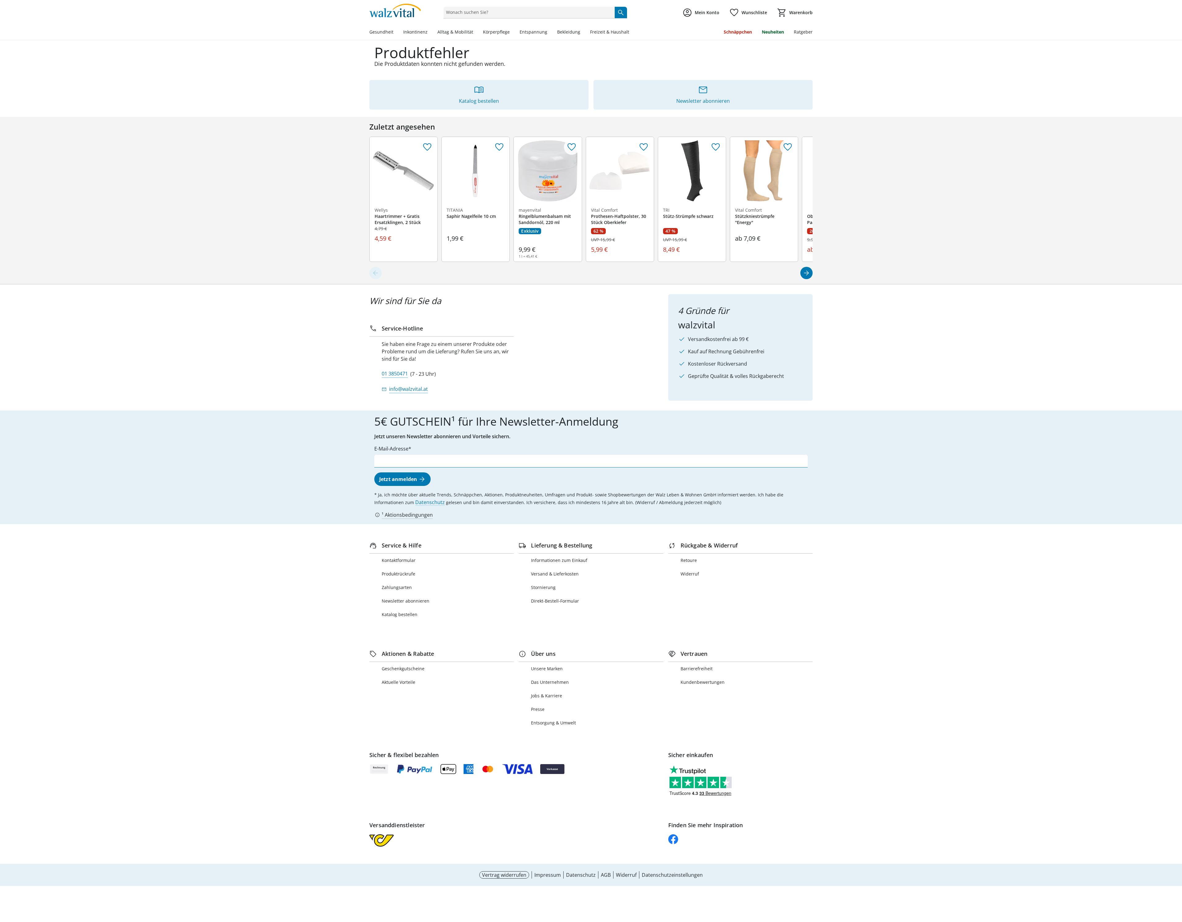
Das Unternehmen (550, 682)
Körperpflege (496, 32)
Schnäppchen (738, 32)
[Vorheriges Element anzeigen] (375, 273)
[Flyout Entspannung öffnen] (549, 32)
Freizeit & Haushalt (609, 32)
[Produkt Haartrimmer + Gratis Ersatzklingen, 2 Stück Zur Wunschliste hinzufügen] (427, 147)
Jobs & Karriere (546, 696)
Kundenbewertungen (703, 682)
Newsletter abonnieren (405, 601)
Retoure (689, 560)
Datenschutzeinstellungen (672, 875)
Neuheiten (773, 32)
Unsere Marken (547, 668)
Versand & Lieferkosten (555, 574)
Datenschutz (430, 502)
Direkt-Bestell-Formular (555, 601)
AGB (606, 875)
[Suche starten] (621, 12)
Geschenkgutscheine (403, 668)
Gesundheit (381, 32)
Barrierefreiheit (697, 668)
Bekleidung (568, 32)
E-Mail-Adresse (391, 448)
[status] (527, 12)
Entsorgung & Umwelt (553, 723)
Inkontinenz (415, 32)
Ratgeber (803, 32)
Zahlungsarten (397, 587)
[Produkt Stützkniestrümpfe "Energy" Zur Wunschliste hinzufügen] (787, 147)
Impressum (547, 875)
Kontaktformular (399, 560)
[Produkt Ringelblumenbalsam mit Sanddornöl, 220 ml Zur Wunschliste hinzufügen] (571, 147)
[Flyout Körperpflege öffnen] (512, 32)
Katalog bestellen (399, 614)
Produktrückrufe (398, 574)
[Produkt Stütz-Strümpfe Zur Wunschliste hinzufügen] (715, 147)
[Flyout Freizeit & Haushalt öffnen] (631, 32)
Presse (538, 709)
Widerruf (690, 574)
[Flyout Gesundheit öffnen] (395, 32)
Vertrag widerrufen (504, 875)
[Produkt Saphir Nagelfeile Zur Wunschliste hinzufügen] (499, 147)
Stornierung (543, 587)
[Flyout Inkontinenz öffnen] (430, 32)
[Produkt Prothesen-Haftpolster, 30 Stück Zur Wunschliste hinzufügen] (643, 147)
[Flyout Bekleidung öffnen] (582, 32)
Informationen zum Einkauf (559, 560)
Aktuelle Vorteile (398, 682)
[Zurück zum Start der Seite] (1174, 877)
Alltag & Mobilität (455, 32)
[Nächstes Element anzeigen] (806, 273)
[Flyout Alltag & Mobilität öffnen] (475, 32)
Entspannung (533, 32)
